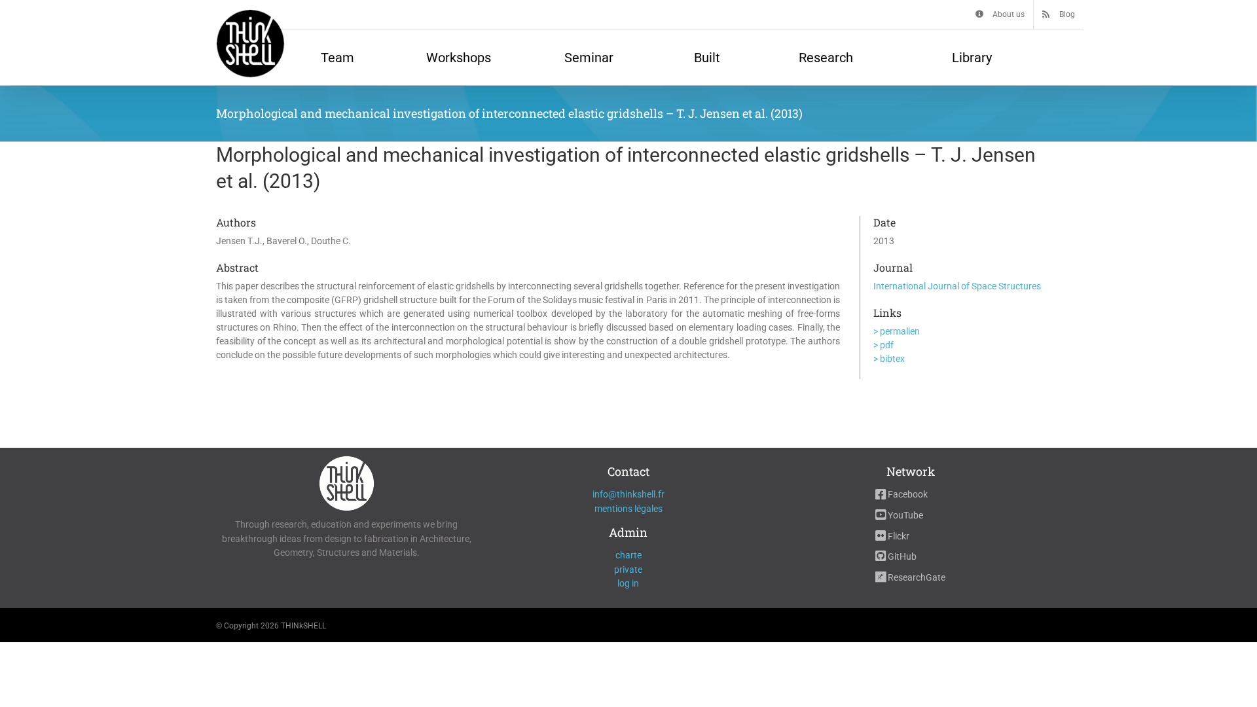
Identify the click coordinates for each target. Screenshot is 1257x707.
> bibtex (889, 359)
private (628, 569)
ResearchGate (915, 577)
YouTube (904, 515)
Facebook (907, 494)
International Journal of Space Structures (957, 286)
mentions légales (628, 508)
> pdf (883, 345)
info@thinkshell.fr (628, 494)
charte (628, 555)
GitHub (901, 556)
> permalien (896, 331)
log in (628, 583)
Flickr (897, 536)
